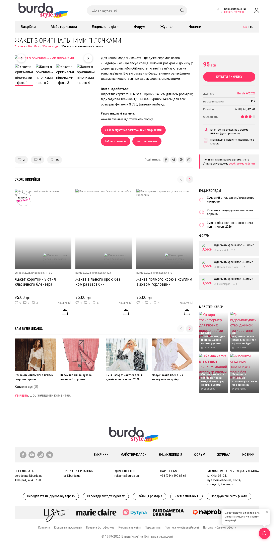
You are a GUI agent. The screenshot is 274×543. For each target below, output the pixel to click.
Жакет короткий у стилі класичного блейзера (36, 282)
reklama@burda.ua (127, 476)
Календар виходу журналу (106, 496)
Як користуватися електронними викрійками (133, 130)
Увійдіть (21, 395)
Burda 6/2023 (246, 93)
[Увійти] (256, 10)
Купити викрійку (229, 77)
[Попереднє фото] (21, 58)
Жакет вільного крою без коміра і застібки (97, 282)
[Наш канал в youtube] (31, 454)
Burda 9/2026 (22, 272)
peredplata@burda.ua (28, 476)
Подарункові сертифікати (229, 496)
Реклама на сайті (129, 527)
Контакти (44, 527)
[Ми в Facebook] (23, 454)
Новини (195, 27)
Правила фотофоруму (100, 527)
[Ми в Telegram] (49, 454)
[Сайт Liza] (57, 512)
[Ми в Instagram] (40, 454)
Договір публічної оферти (219, 527)
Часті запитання (146, 141)
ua (245, 27)
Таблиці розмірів (115, 141)
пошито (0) (64, 302)
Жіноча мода (50, 46)
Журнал (167, 27)
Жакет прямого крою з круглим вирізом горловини (164, 282)
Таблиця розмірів (149, 496)
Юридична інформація (68, 527)
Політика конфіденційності (181, 527)
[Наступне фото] (88, 58)
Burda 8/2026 (83, 272)
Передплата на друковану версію (51, 496)
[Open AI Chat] (264, 533)
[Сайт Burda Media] (168, 512)
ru (251, 27)
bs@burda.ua (72, 476)
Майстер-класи (64, 27)
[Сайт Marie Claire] (96, 512)
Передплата (152, 527)
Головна (20, 46)
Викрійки (28, 27)
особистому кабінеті (242, 163)
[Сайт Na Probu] (210, 512)
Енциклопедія (104, 27)
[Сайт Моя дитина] (135, 512)
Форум (139, 27)
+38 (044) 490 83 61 (173, 476)
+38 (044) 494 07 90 (28, 480)
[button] (189, 179)
